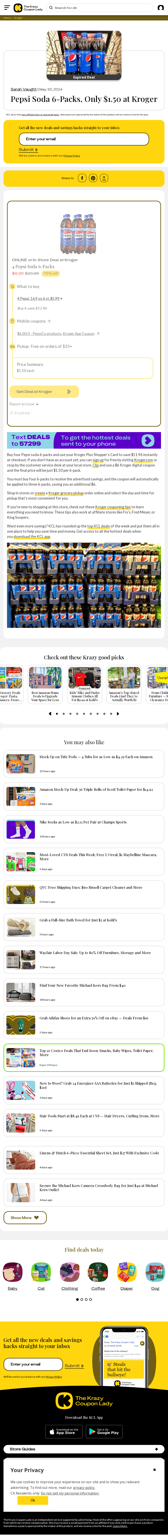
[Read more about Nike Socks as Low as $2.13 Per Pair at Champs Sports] (19, 829)
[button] (156, 1449)
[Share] (104, 178)
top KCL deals (98, 526)
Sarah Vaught (24, 89)
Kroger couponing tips (113, 507)
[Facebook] (82, 178)
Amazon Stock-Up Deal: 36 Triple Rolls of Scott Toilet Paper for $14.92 (96, 789)
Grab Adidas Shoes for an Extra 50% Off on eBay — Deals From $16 (94, 1017)
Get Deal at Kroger (34, 391)
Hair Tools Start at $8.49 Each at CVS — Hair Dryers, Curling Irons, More (99, 1115)
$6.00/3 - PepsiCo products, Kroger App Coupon (55, 334)
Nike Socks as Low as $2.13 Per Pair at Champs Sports (83, 822)
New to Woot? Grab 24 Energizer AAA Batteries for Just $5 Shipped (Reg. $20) (98, 1085)
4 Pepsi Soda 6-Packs (33, 266)
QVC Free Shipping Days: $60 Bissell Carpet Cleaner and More (91, 887)
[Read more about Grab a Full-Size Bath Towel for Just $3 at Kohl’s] (19, 927)
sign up (98, 460)
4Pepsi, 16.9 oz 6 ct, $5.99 (38, 298)
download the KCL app (32, 536)
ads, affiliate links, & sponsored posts (41, 114)
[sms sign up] (84, 440)
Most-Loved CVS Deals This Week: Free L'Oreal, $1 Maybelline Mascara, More (98, 856)
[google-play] (104, 1431)
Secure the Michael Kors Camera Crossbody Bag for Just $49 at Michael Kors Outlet (99, 1187)
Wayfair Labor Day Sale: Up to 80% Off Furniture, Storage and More (95, 952)
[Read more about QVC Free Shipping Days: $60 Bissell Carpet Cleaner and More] (19, 894)
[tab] (57, 714)
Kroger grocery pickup (66, 493)
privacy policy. (84, 1487)
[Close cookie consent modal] (155, 1470)
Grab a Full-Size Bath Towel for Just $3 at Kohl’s (78, 919)
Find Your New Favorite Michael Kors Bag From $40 (83, 985)
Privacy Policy (71, 155)
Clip (96, 465)
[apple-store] (64, 1431)
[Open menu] (7, 7)
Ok (33, 1500)
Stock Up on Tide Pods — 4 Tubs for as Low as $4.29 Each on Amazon (96, 756)
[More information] (49, 321)
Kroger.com (143, 460)
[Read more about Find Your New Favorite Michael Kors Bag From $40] (19, 992)
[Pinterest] (93, 178)
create (40, 493)
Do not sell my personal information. (70, 1493)
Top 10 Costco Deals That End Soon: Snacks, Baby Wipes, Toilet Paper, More (96, 1052)
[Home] (28, 7)
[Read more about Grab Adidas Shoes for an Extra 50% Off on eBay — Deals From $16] (19, 1025)
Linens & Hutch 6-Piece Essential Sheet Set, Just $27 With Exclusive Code (99, 1152)
